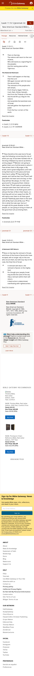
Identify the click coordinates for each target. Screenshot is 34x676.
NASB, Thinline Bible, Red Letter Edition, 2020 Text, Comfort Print (16, 404)
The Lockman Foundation (16, 312)
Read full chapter (8, 116)
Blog (4, 559)
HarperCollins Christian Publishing (15, 617)
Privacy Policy (8, 532)
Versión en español (10, 664)
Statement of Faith (9, 551)
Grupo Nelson (8, 619)
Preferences (7, 667)
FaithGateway (8, 609)
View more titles (17, 459)
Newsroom (7, 561)
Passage (4, 36)
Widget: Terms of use (10, 599)
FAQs (5, 574)
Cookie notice (8, 594)
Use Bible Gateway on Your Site (14, 579)
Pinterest (6, 647)
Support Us (7, 564)
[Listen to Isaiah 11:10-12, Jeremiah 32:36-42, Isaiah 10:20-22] (25, 41)
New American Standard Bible (15, 303)
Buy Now (10, 417)
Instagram (6, 644)
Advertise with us (9, 581)
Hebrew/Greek (23, 36)
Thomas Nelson (8, 625)
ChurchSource (8, 614)
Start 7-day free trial (11, 346)
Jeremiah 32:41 (9, 222)
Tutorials (6, 576)
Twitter (5, 652)
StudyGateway (8, 612)
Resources (12, 36)
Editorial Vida (7, 622)
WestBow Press (8, 627)
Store (5, 556)
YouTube (6, 655)
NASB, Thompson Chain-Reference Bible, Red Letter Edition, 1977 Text (14, 438)
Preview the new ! (16, 8)
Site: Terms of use (9, 597)
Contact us (6, 584)
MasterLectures (8, 632)
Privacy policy (8, 587)
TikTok (5, 650)
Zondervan (7, 630)
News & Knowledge (10, 549)
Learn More (9, 351)
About (5, 546)
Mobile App (7, 554)
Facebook (6, 642)
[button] (31, 3)
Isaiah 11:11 (8, 127)
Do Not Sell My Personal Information (17, 592)
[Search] (30, 23)
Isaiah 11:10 (8, 124)
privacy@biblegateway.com (10, 533)
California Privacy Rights (12, 589)
